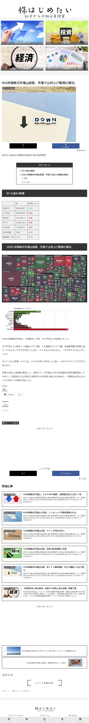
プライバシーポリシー (16, 715)
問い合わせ (73, 715)
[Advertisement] (44, 446)
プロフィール (44, 715)
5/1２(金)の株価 (27, 171)
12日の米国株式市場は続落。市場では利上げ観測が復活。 (45, 174)
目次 (41, 165)
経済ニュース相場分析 (11, 423)
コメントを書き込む (44, 683)
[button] (82, 469)
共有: (26, 178)
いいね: (27, 182)
